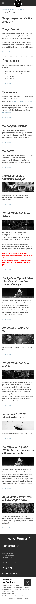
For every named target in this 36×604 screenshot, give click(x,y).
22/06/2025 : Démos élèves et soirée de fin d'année (17, 498)
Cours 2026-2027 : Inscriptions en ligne (13, 177)
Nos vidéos (8, 151)
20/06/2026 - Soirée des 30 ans (16, 214)
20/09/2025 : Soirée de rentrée (15, 364)
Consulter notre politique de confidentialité (13, 595)
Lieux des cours (10, 60)
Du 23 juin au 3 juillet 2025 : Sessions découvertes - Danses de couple (18, 450)
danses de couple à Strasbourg (22, 101)
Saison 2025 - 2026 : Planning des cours (14, 415)
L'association (9, 92)
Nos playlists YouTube (14, 126)
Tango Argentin (11, 29)
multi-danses (6, 112)
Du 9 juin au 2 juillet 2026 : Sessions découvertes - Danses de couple (17, 281)
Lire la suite (7, 52)
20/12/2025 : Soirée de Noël (15, 329)
